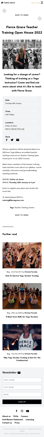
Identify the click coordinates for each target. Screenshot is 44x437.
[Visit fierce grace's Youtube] (27, 411)
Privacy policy (22, 429)
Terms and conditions (9, 429)
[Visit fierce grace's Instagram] (22, 411)
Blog (8, 272)
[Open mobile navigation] (42, 3)
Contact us (7, 422)
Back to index (22, 15)
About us (6, 416)
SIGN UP (22, 402)
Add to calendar (11, 129)
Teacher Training (21, 207)
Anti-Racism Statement (12, 419)
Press (17, 422)
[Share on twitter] (12, 140)
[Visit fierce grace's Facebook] (17, 411)
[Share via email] (17, 140)
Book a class (35, 3)
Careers (24, 416)
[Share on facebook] (7, 140)
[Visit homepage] (8, 3)
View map (20, 129)
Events (31, 207)
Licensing (30, 419)
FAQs (15, 416)
